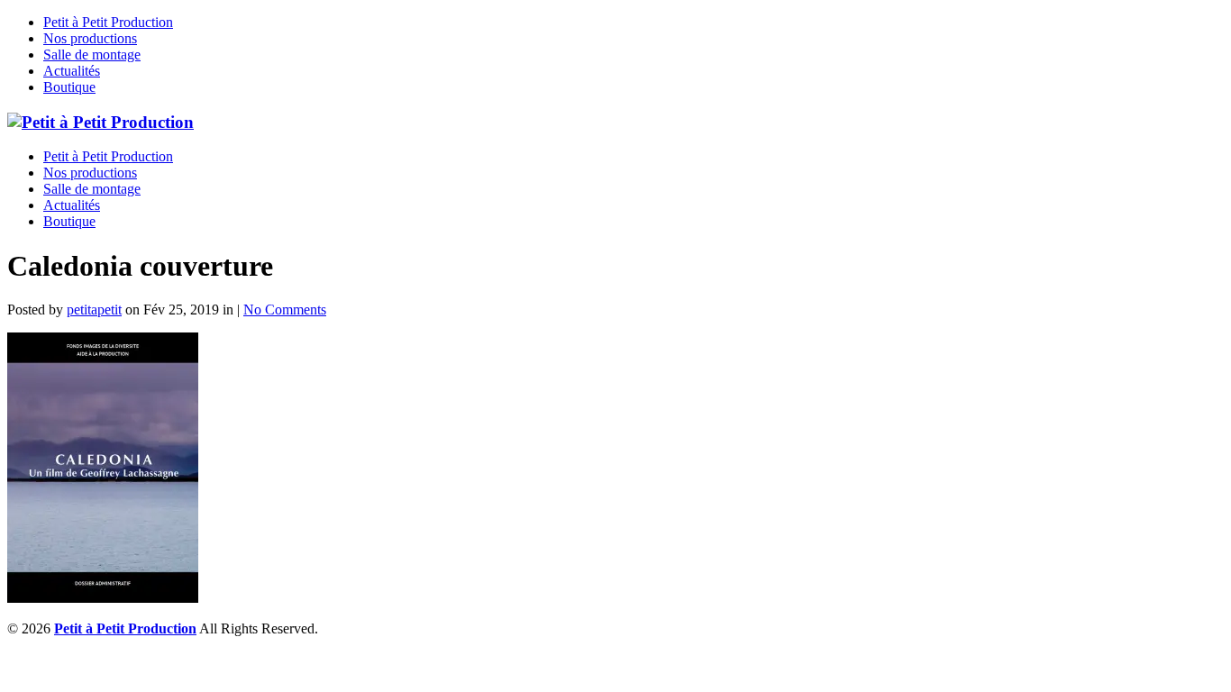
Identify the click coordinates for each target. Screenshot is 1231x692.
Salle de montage (92, 54)
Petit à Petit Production (108, 22)
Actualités (71, 70)
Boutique (69, 87)
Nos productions (90, 38)
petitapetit (94, 309)
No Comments (284, 309)
